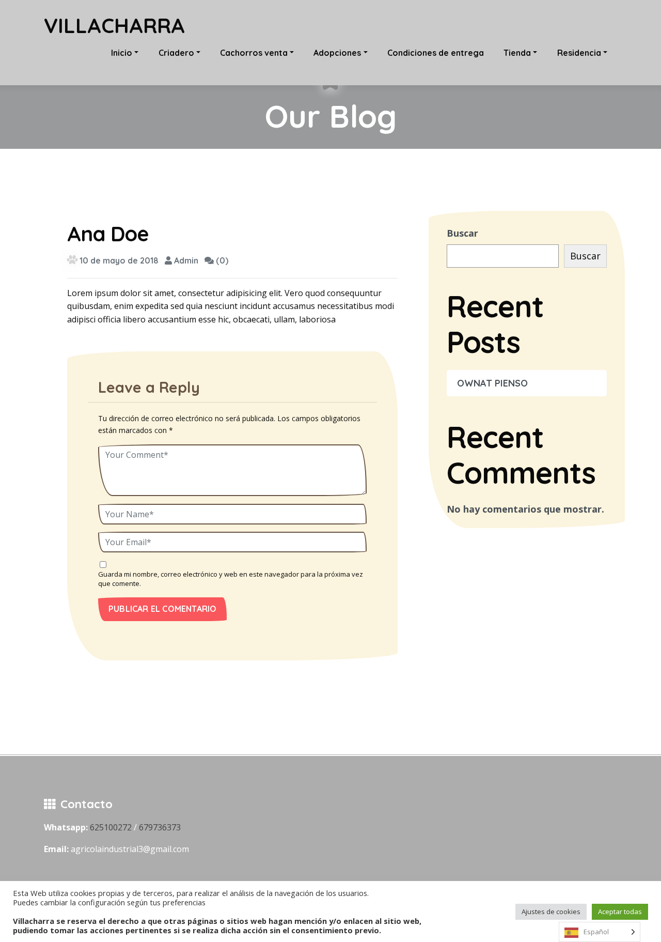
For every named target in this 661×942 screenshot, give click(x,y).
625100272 (111, 827)
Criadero (176, 53)
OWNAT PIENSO (492, 383)
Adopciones (337, 53)
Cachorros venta (254, 53)
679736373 (160, 827)
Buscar (462, 233)
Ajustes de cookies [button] (551, 911)
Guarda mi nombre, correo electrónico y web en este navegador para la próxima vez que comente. (230, 578)
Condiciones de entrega (435, 53)
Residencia (579, 53)
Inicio (121, 53)
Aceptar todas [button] (620, 911)
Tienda (517, 53)
